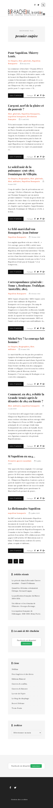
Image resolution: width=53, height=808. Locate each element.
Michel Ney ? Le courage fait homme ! (26, 340)
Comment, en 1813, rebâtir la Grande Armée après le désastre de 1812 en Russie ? (26, 397)
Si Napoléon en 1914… (21, 456)
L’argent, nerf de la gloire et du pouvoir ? (26, 107)
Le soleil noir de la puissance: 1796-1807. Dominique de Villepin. (22, 170)
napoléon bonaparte (17, 116)
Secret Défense (18, 703)
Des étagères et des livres (22, 674)
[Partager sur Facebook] (35, 95)
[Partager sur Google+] (44, 95)
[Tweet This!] (38, 95)
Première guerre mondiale (19, 461)
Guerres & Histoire (20, 689)
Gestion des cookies (19, 799)
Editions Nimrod (18, 679)
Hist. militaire (14, 181)
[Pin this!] (41, 95)
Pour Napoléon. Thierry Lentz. (23, 54)
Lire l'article (16, 95)
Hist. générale (25, 61)
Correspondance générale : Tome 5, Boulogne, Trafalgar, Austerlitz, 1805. (26, 285)
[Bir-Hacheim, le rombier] (25, 15)
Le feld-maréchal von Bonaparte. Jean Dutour (23, 230)
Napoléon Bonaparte (30, 114)
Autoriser (26, 643)
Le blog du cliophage (20, 698)
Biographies (24, 178)
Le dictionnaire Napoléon (24, 508)
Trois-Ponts (17, 708)
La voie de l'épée (19, 693)
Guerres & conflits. (19, 684)
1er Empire (13, 61)
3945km (15, 669)
